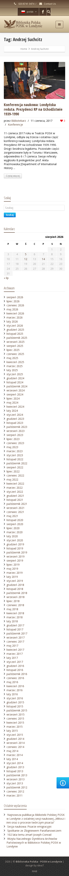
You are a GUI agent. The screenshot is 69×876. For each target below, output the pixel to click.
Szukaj (10, 214)
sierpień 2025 (15, 346)
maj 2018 (12, 609)
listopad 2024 (15, 382)
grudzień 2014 (15, 739)
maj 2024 (12, 402)
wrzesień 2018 (16, 597)
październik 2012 (17, 787)
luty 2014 (12, 759)
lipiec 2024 (13, 398)
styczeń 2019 (15, 581)
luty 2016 (12, 694)
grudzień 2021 (15, 496)
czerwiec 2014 (15, 747)
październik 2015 (17, 710)
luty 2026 (12, 321)
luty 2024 (12, 410)
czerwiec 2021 (15, 512)
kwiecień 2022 (15, 483)
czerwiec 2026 (15, 305)
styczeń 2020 (15, 540)
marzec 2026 (15, 317)
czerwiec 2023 (15, 443)
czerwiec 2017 (15, 641)
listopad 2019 (15, 548)
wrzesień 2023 (16, 431)
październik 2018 (17, 593)
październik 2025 (17, 338)
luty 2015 (12, 730)
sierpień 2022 (15, 467)
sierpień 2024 (15, 394)
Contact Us (49, 3)
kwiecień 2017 (15, 649)
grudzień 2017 (15, 625)
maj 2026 (12, 309)
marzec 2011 (15, 795)
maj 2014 (12, 751)
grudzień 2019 (15, 544)
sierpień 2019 (15, 560)
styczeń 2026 (15, 325)
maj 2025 (12, 358)
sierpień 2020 (15, 524)
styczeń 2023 (15, 455)
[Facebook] (43, 12)
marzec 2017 (15, 654)
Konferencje (15, 124)
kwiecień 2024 (15, 406)
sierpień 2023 (15, 435)
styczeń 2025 (15, 374)
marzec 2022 (15, 487)
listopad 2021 (15, 500)
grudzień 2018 (15, 585)
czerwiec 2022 (15, 475)
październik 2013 (17, 775)
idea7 (40, 865)
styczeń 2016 (15, 698)
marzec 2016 (15, 690)
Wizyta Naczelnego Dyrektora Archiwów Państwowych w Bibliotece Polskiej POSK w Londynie (34, 842)
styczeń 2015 (15, 735)
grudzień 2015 (15, 702)
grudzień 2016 (15, 666)
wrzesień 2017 (16, 637)
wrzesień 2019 (16, 556)
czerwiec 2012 (15, 791)
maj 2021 (12, 516)
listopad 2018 (15, 589)
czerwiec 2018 (15, 605)
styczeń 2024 (15, 414)
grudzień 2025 (15, 329)
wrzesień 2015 (16, 714)
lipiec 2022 (13, 471)
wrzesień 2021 (16, 508)
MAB (34, 871)
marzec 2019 (15, 572)
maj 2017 (12, 645)
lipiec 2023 (13, 439)
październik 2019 (17, 552)
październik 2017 (17, 633)
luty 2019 (12, 577)
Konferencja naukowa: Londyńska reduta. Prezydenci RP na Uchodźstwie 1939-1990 (33, 109)
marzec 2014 (15, 755)
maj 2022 (12, 479)
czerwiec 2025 (15, 354)
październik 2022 (17, 463)
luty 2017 (12, 658)
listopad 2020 (15, 520)
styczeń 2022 (15, 491)
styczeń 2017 (15, 662)
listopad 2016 (15, 670)
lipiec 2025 (13, 350)
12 (25, 259)
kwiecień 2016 (15, 686)
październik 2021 (17, 504)
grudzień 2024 (15, 378)
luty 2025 (12, 370)
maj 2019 (12, 568)
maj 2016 (12, 682)
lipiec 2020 (13, 528)
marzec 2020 (15, 532)
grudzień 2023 (15, 419)
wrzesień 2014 (16, 743)
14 (43, 259)
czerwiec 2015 (15, 718)
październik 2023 (17, 427)
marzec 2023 (15, 451)
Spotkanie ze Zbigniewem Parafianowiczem (34, 830)
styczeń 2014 (15, 763)
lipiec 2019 (13, 564)
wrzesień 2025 (16, 342)
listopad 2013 (15, 771)
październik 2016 (17, 674)
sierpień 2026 (15, 297)
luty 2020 (12, 536)
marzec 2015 (15, 726)
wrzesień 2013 (16, 779)
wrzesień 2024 (16, 390)
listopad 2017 (15, 629)
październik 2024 (17, 386)
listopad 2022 (15, 459)
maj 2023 (12, 447)
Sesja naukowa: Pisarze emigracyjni (29, 826)
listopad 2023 (15, 423)
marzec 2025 (15, 366)
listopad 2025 (15, 333)
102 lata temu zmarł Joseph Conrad (29, 834)
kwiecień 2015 (15, 722)
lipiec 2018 (13, 601)
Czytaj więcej (13, 175)
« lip (6, 278)
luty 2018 (12, 621)
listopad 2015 (15, 706)
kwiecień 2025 (15, 362)
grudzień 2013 (15, 767)
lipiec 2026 (13, 301)
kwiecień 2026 (15, 313)
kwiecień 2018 (15, 613)
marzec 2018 (15, 617)
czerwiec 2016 (15, 678)
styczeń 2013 (15, 783)
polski (30, 11)
